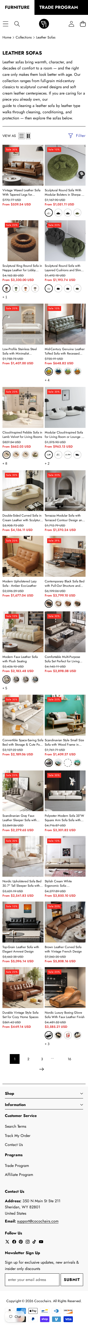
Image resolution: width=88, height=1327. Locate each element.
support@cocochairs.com (37, 1221)
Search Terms (15, 1126)
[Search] (16, 24)
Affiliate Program (19, 1174)
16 (69, 1059)
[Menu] (5, 24)
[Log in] (71, 24)
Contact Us (14, 1144)
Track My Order (17, 1135)
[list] (21, 136)
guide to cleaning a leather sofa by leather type (41, 105)
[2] (28, 136)
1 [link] (14, 1059)
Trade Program (17, 1165)
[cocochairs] (44, 24)
